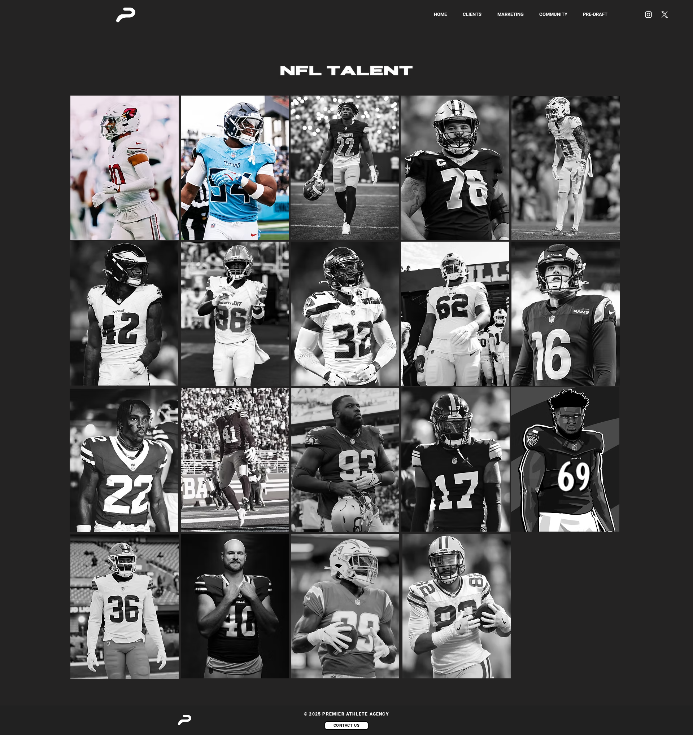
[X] (664, 14)
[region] (235, 467)
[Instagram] (648, 14)
